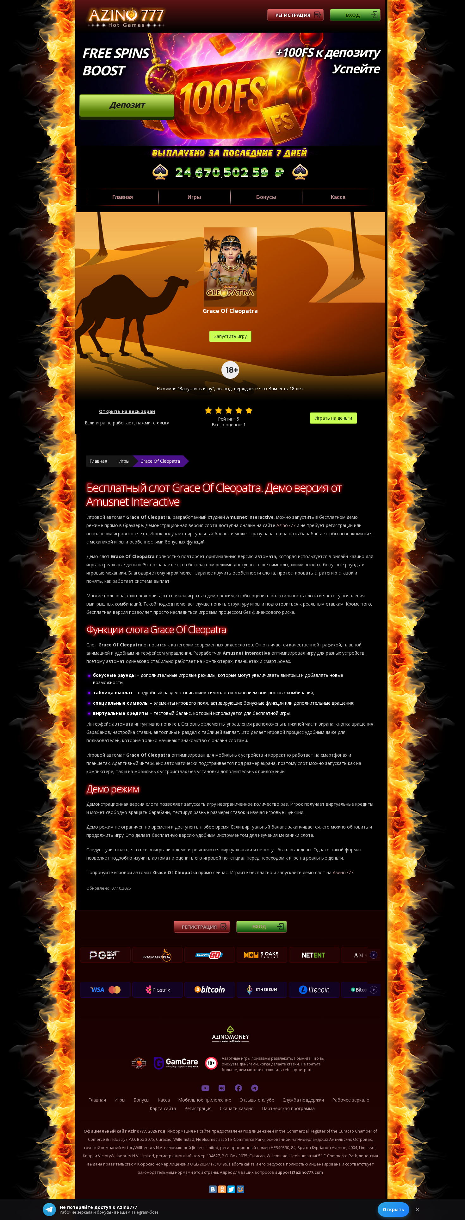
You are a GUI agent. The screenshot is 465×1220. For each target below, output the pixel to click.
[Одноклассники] (222, 1189)
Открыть (393, 1209)
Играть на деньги (333, 418)
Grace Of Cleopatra (160, 461)
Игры (194, 197)
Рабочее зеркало (350, 1100)
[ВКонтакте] (213, 1189)
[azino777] (222, 1088)
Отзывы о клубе (256, 1100)
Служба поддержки (303, 1100)
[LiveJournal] (249, 1189)
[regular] (228, 410)
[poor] (218, 410)
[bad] (208, 410)
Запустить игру (230, 336)
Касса (338, 197)
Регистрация (293, 15)
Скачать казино (237, 1108)
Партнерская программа (288, 1108)
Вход (353, 15)
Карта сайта (163, 1108)
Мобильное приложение (204, 1100)
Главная (122, 197)
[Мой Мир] (240, 1189)
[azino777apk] (255, 1088)
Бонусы (266, 197)
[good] (238, 410)
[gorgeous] (248, 410)
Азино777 (343, 872)
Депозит (127, 104)
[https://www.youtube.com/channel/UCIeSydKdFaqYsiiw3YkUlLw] (205, 1088)
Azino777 (285, 525)
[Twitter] (231, 1189)
